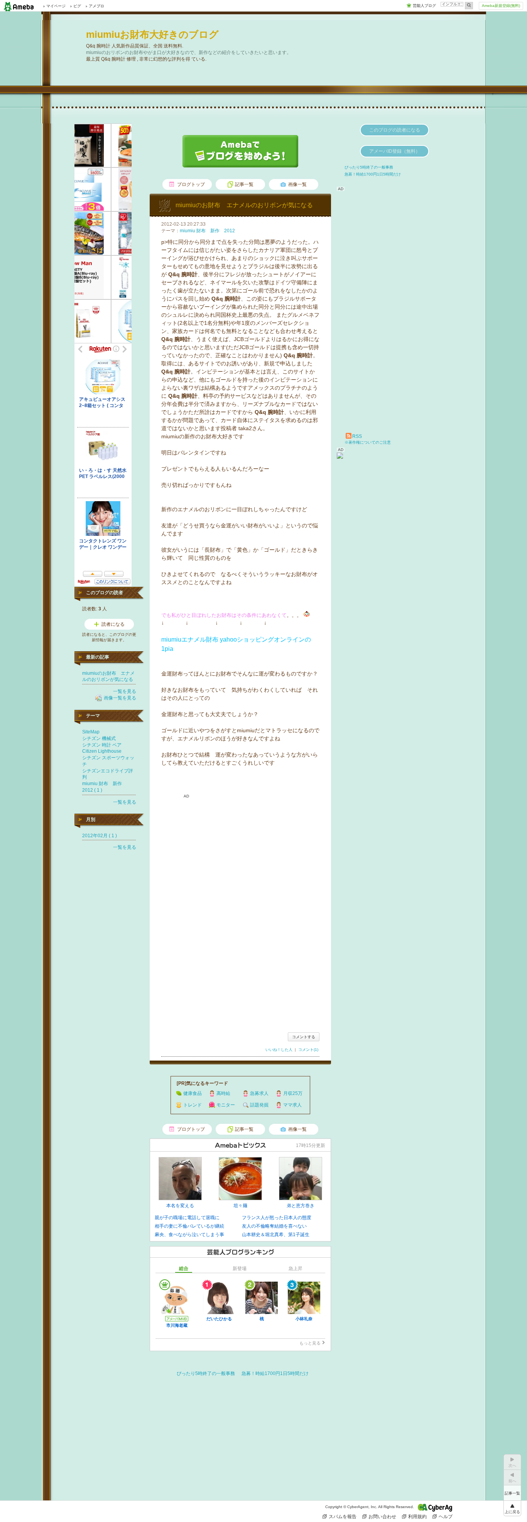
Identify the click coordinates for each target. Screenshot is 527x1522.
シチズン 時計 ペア (102, 745)
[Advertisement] (240, 961)
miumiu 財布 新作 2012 (207, 230)
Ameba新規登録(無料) (501, 5)
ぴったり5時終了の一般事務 (206, 1373)
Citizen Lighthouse (102, 751)
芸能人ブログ (424, 5)
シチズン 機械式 (99, 738)
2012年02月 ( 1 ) (99, 835)
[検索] (469, 5)
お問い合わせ (382, 1516)
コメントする (303, 1037)
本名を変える (180, 1205)
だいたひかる (219, 1318)
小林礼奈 (304, 1318)
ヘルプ (446, 1516)
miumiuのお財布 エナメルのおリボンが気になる (244, 205)
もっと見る (310, 1343)
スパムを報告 (342, 1516)
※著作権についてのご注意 (368, 442)
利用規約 (417, 1516)
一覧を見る (124, 691)
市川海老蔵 (176, 1325)
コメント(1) (308, 1049)
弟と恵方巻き (300, 1205)
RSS (357, 436)
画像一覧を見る (120, 698)
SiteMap (91, 732)
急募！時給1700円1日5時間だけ (275, 1373)
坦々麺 (240, 1205)
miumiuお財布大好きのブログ (152, 34)
